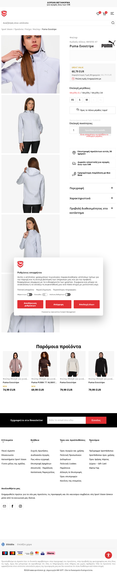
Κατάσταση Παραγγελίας (43, 472)
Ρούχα (28, 29)
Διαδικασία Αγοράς (40, 455)
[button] (58, 23)
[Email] (4, 506)
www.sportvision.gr (38, 570)
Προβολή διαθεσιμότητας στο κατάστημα (89, 210)
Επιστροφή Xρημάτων (41, 463)
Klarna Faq (94, 468)
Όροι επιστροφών (68, 476)
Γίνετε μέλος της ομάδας (13, 463)
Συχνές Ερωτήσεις (39, 450)
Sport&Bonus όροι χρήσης (101, 455)
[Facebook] (12, 506)
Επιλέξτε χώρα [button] (24, 544)
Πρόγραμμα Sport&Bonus (101, 450)
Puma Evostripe (11, 382)
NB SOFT (60, 570)
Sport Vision (6, 29)
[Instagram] (20, 506)
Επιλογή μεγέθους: (80, 88)
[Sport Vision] (4, 13)
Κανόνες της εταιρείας (70, 480)
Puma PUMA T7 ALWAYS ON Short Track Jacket (44, 382)
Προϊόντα (18, 29)
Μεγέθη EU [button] (75, 93)
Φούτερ (36, 29)
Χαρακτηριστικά (80, 198)
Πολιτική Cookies (68, 463)
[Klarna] (50, 553)
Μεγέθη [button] (86, 93)
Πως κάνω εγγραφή (40, 459)
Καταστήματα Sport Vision (13, 459)
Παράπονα (65, 468)
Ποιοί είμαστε (8, 450)
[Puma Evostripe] (16, 364)
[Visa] (42, 553)
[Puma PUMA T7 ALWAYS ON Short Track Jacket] (44, 364)
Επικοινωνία (7, 455)
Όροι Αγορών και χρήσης (72, 450)
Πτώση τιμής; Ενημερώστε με (88, 78)
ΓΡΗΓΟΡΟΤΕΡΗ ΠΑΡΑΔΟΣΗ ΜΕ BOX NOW (58, 2)
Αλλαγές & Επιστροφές (71, 472)
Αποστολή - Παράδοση (42, 468)
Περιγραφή (77, 188)
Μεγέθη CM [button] (97, 93)
